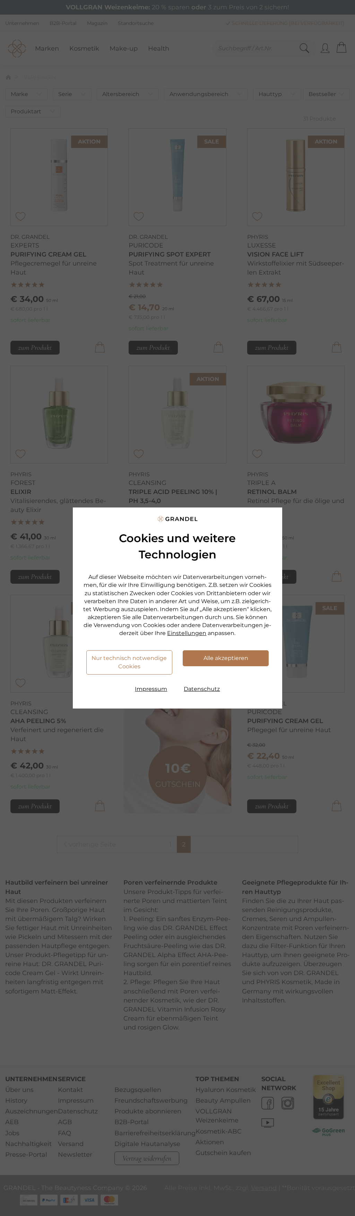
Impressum (151, 689)
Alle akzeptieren (226, 658)
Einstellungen (186, 633)
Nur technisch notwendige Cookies (129, 662)
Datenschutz (202, 689)
